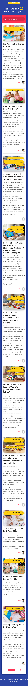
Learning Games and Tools (15, 158)
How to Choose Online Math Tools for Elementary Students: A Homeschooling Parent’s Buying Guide (13, 248)
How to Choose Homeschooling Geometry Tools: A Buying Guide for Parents (11, 318)
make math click (7, 344)
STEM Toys (20, 165)
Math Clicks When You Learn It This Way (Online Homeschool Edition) (13, 388)
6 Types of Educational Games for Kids (13, 578)
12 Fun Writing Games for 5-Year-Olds (13, 530)
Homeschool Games (17, 226)
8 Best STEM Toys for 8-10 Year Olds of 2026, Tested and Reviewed (13, 176)
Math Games (19, 232)
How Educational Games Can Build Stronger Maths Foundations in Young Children (14, 459)
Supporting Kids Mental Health (15, 90)
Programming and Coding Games (16, 161)
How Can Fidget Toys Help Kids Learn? (12, 107)
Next (18, 670)
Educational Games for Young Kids (15, 28)
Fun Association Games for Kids (13, 45)
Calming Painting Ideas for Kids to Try (13, 626)
